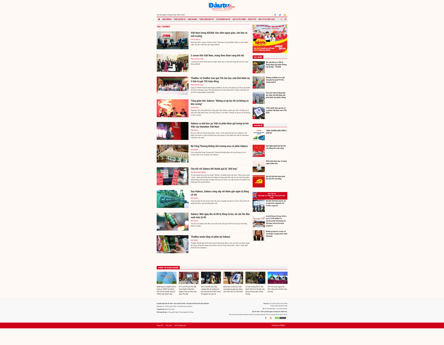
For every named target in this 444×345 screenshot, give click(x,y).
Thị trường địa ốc (223, 19)
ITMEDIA (282, 325)
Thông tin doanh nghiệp (168, 268)
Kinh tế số (252, 19)
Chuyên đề (258, 125)
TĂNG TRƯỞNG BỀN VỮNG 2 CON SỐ (276, 131)
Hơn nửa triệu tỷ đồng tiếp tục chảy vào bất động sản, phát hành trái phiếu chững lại (276, 95)
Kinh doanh (192, 19)
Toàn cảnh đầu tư (206, 19)
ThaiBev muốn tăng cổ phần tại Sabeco (210, 236)
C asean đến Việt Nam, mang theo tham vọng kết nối (217, 55)
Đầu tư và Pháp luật (266, 19)
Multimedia (166, 19)
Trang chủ (160, 325)
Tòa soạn (168, 325)
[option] (167, 283)
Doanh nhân (194, 107)
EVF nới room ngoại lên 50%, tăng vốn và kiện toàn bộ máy (277, 289)
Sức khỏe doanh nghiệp (198, 172)
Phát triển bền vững (197, 59)
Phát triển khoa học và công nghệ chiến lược (276, 162)
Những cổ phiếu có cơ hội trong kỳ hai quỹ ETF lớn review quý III (275, 79)
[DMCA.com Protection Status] (280, 318)
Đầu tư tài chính (239, 19)
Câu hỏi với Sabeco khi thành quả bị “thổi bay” (214, 168)
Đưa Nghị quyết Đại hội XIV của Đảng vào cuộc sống (276, 147)
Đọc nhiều (258, 57)
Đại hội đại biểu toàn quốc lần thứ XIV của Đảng (275, 177)
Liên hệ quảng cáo (180, 325)
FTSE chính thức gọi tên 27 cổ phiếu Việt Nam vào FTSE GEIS (276, 110)
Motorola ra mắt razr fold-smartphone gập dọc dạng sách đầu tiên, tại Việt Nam (233, 289)
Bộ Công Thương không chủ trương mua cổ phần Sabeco (219, 146)
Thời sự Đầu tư (180, 19)
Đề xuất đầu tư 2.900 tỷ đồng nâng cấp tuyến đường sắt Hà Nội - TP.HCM (276, 64)
